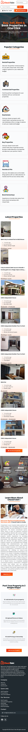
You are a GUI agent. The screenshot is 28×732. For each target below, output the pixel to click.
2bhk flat (3, 382)
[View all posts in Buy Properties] (14, 136)
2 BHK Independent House (8, 298)
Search (20, 7)
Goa (8, 444)
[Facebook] (2, 719)
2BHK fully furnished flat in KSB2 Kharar (12, 239)
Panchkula (6, 416)
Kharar (5, 245)
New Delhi (6, 304)
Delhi (10, 304)
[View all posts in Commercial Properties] (14, 83)
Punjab (13, 245)
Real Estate (6, 115)
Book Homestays (8, 195)
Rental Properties (8, 62)
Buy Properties (7, 142)
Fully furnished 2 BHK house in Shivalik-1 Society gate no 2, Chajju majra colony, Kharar (12, 270)
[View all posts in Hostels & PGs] (14, 163)
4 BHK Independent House (8, 410)
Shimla (5, 332)
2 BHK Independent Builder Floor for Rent (13, 326)
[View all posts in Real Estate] (14, 109)
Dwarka (6, 388)
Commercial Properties (10, 90)
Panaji (5, 444)
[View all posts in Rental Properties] (14, 56)
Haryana (12, 416)
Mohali (9, 245)
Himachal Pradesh (12, 332)
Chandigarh (7, 360)
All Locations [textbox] (20, 2)
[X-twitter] (5, 719)
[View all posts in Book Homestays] (14, 188)
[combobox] (22, 2)
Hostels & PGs (7, 170)
